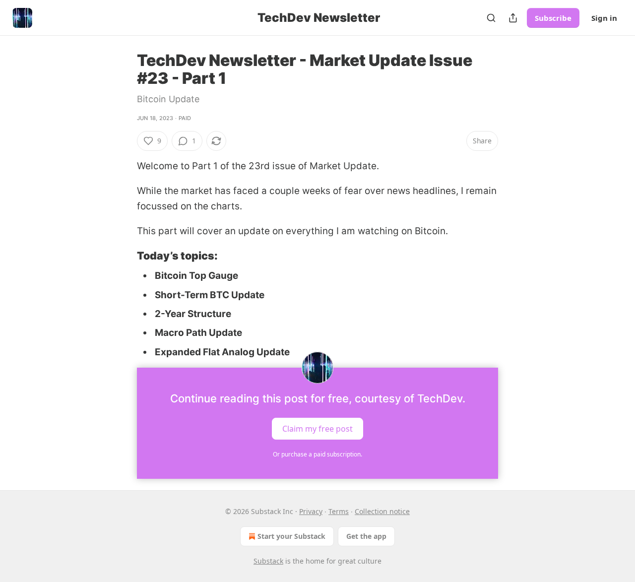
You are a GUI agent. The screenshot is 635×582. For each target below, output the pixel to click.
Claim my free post (317, 428)
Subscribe (553, 18)
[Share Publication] (513, 18)
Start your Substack (291, 536)
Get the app (366, 536)
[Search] (491, 18)
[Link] (123, 255)
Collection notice (382, 511)
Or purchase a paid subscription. (317, 454)
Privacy (310, 511)
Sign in (604, 18)
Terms (338, 511)
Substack (268, 561)
